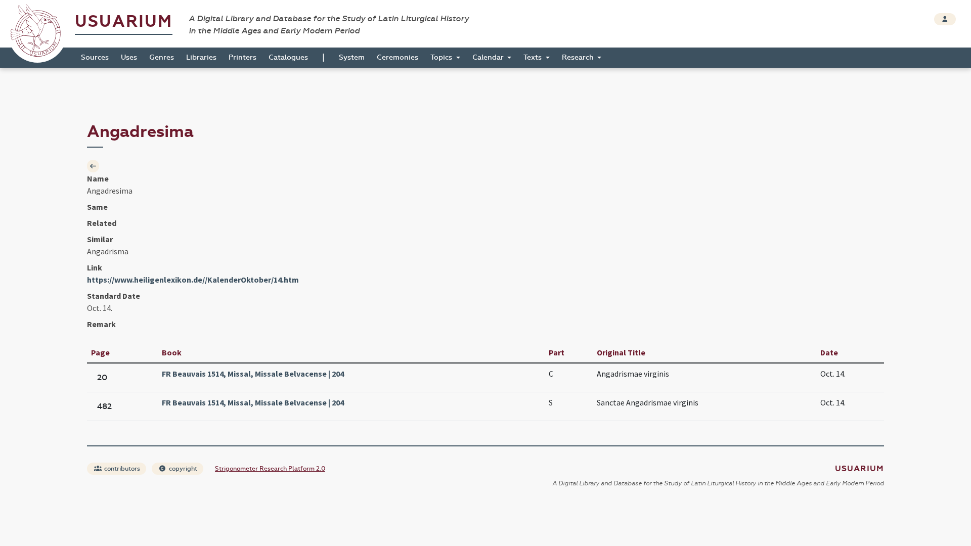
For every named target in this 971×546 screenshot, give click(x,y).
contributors (121, 468)
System (352, 57)
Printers (242, 57)
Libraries (201, 57)
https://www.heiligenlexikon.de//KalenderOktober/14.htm (193, 280)
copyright (182, 468)
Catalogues (288, 57)
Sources (95, 57)
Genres (161, 57)
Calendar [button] (489, 57)
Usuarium (123, 21)
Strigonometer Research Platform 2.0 (270, 468)
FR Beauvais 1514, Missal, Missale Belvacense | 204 (253, 374)
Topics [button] (442, 57)
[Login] (945, 19)
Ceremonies (397, 57)
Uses (129, 57)
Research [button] (579, 57)
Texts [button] (533, 57)
